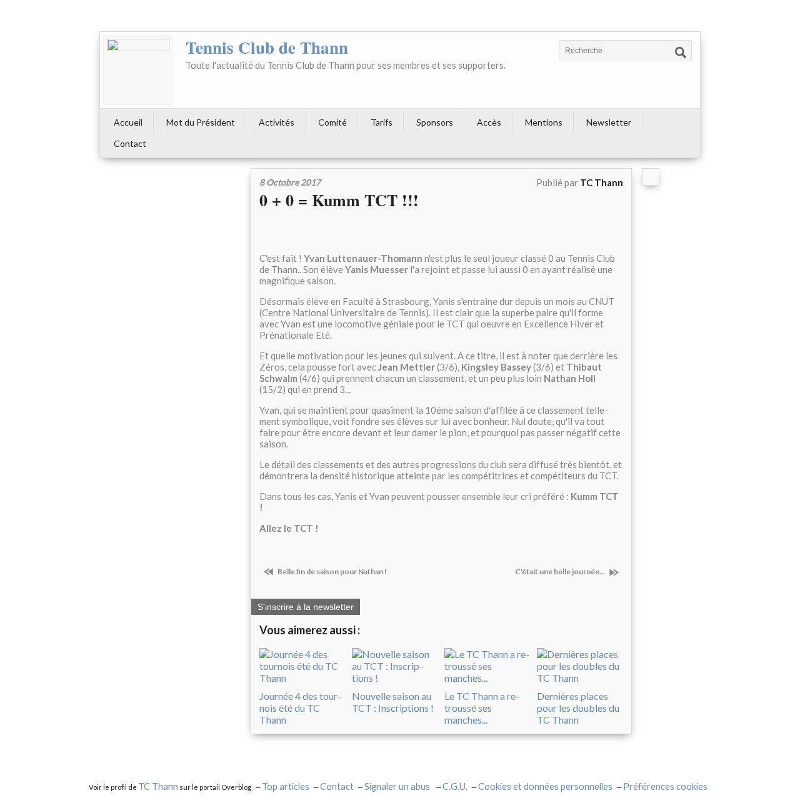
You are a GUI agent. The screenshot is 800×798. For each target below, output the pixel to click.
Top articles (285, 786)
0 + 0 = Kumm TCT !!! (339, 200)
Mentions (543, 122)
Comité (332, 122)
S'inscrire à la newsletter (306, 607)
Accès (489, 122)
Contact (130, 143)
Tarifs (381, 122)
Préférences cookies (665, 786)
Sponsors (434, 122)
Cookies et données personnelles (545, 786)
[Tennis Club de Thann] (138, 70)
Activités (276, 122)
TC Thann (158, 786)
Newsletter (608, 122)
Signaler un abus (398, 786)
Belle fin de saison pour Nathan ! (331, 571)
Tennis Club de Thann (267, 47)
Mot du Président (200, 122)
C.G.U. (455, 786)
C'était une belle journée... (560, 571)
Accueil (128, 122)
